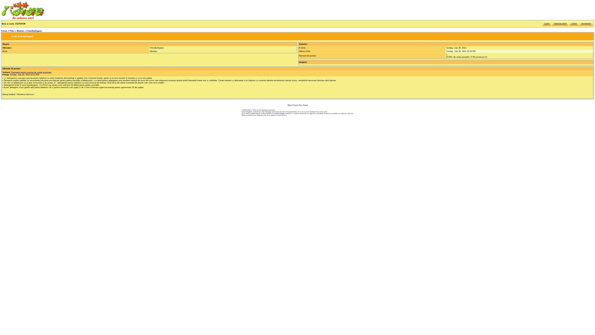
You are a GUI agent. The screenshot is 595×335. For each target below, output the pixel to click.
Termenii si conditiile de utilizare (335, 113)
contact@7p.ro (281, 115)
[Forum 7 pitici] (23, 19)
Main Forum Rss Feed (298, 105)
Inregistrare (586, 24)
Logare (574, 24)
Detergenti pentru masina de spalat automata (31, 72)
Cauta (546, 24)
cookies (263, 113)
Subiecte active (560, 24)
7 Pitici (253, 110)
